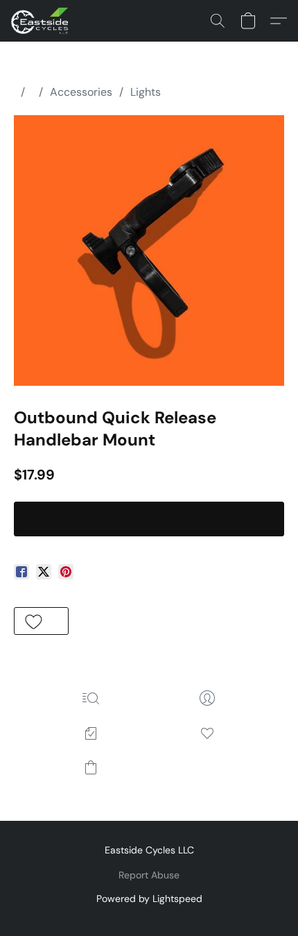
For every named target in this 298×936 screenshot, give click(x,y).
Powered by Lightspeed (149, 898)
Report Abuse (149, 875)
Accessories (81, 92)
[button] (41, 21)
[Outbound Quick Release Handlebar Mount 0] (149, 250)
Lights (145, 92)
